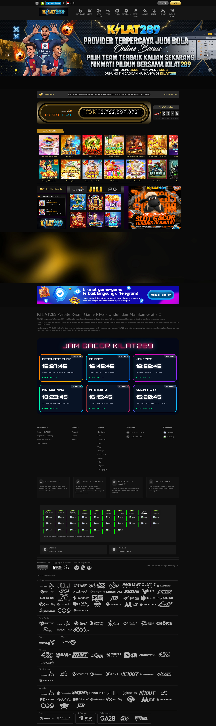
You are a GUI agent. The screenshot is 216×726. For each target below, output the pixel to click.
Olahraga (126, 14)
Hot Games (80, 14)
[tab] (78, 189)
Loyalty (74, 436)
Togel (117, 14)
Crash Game (135, 15)
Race (108, 14)
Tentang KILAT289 (44, 432)
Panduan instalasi (206, 262)
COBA (79, 199)
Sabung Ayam (172, 15)
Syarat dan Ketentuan (44, 440)
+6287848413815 (136, 437)
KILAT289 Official (137, 432)
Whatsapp (170, 437)
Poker (153, 14)
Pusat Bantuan (42, 443)
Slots (89, 14)
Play (67, 115)
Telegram (170, 432)
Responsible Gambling (45, 436)
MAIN (50, 145)
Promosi (75, 432)
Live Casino (99, 15)
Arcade (145, 14)
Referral (75, 440)
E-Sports (163, 14)
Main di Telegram (55, 3)
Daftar (175, 3)
